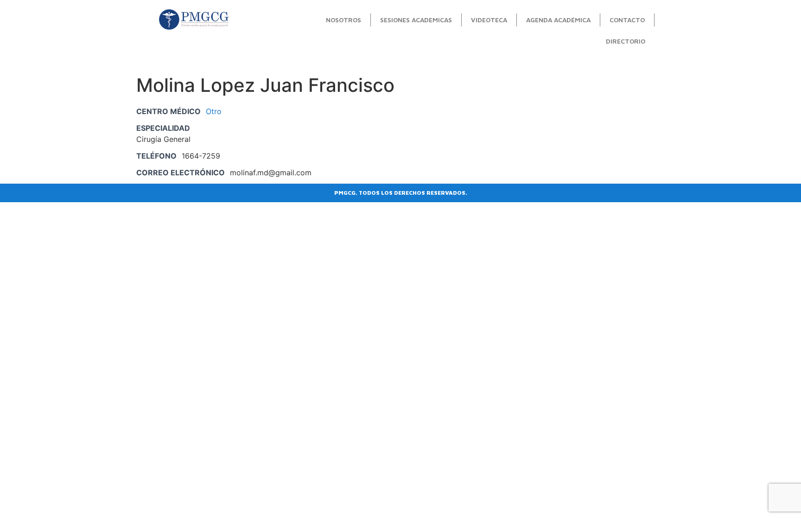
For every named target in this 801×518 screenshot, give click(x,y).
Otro (214, 111)
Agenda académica (558, 20)
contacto (627, 20)
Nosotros (343, 20)
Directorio (625, 41)
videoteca (489, 20)
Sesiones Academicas (416, 20)
